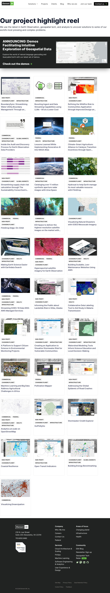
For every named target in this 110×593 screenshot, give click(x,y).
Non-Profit (6, 98)
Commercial (39, 98)
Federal (38, 138)
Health (37, 141)
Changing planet (8, 101)
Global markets (22, 138)
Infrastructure (22, 101)
